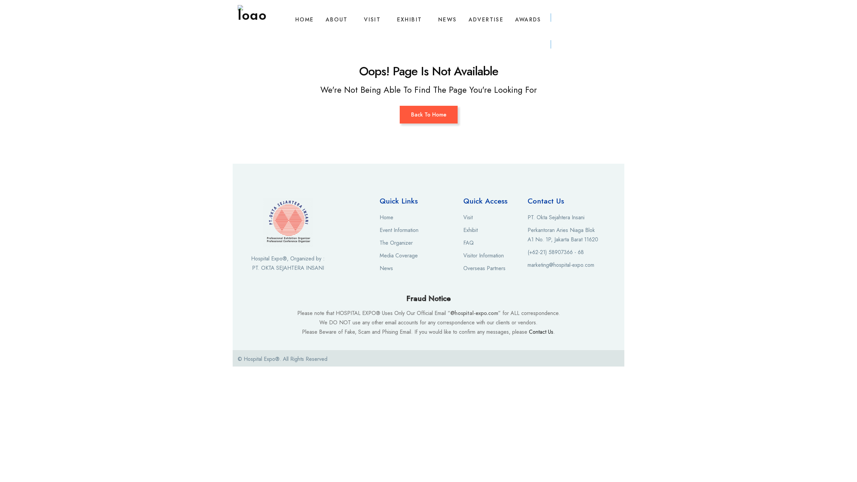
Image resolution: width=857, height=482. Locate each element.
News (447, 19)
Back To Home (428, 114)
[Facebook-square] (546, 359)
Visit (372, 19)
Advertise (486, 19)
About (337, 19)
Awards (528, 19)
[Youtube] (583, 359)
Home (304, 19)
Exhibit (409, 19)
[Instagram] (558, 359)
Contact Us (541, 332)
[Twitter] (571, 359)
